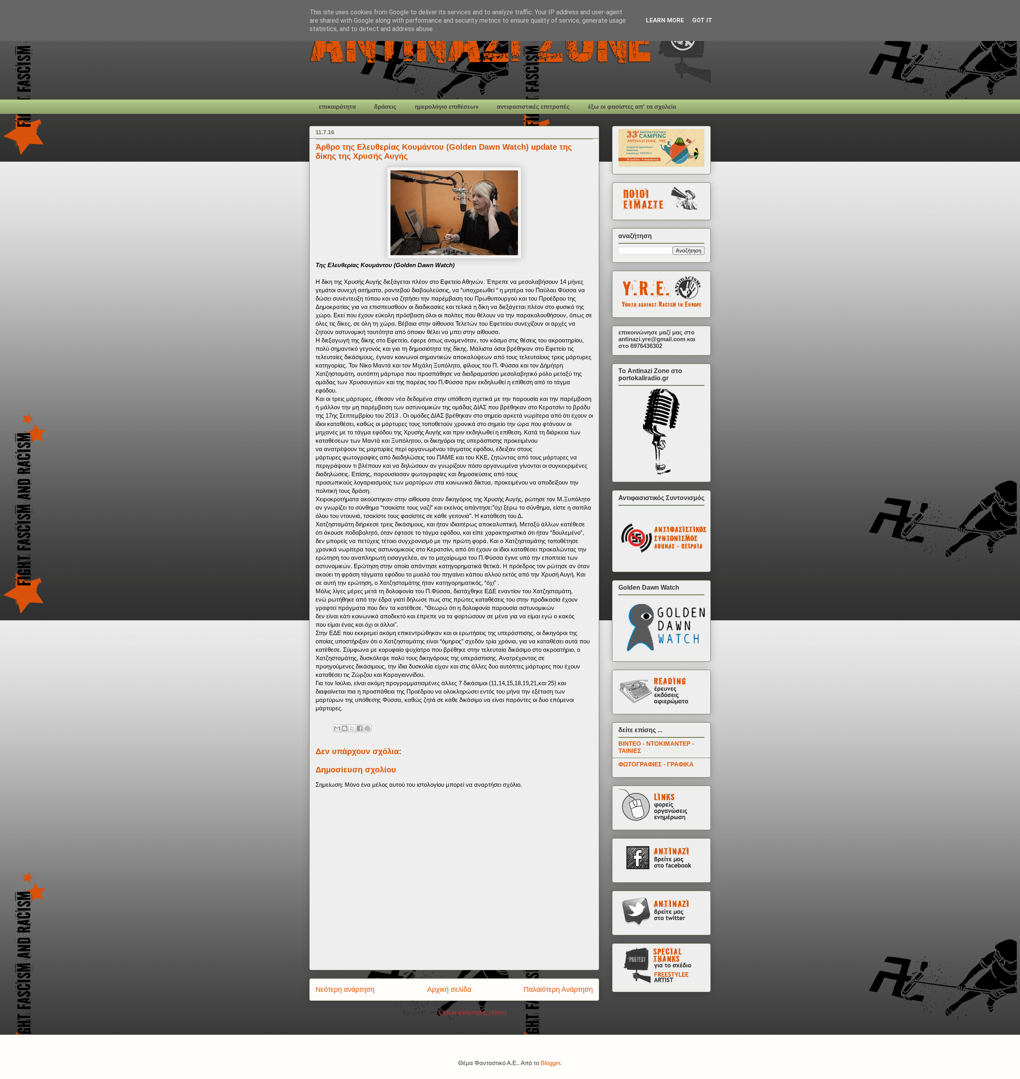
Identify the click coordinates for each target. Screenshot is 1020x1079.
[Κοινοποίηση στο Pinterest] (367, 728)
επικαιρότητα (337, 106)
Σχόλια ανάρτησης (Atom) (472, 1012)
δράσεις (385, 106)
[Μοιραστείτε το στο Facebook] (360, 728)
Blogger (550, 1062)
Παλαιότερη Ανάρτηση (558, 989)
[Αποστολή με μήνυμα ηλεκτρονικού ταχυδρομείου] (337, 728)
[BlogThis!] (345, 728)
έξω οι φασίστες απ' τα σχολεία (632, 106)
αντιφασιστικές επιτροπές (533, 106)
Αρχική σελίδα (449, 989)
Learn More (665, 20)
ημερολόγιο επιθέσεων (447, 106)
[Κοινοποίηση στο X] (352, 728)
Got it (702, 20)
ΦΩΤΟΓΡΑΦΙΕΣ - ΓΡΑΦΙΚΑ (656, 764)
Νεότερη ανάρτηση (345, 989)
